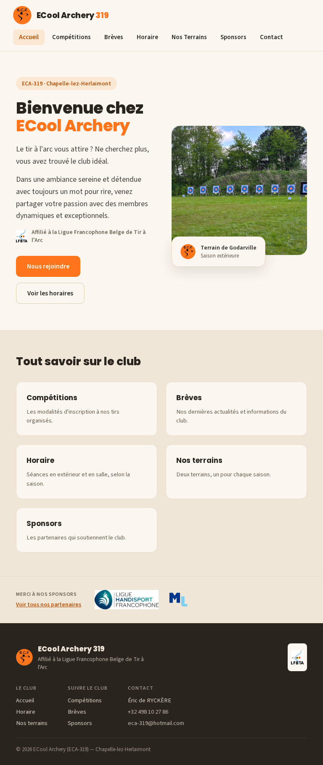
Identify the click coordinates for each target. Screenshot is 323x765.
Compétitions (71, 37)
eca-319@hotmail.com (156, 723)
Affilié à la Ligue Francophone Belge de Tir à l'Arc (89, 236)
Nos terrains (32, 723)
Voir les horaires (50, 293)
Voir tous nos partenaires (48, 604)
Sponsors (233, 37)
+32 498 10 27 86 (148, 711)
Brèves (113, 37)
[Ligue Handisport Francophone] (126, 599)
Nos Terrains (189, 37)
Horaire (147, 37)
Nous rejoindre (48, 266)
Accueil (29, 37)
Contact (271, 37)
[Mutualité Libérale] (178, 599)
